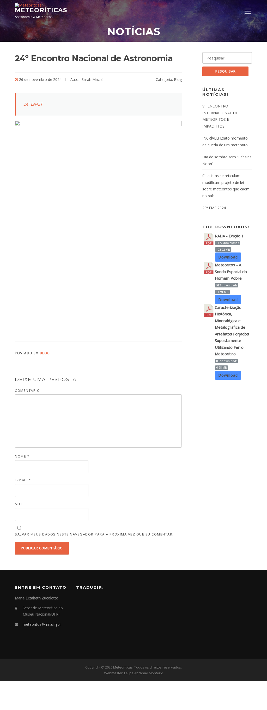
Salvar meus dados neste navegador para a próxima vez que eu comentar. (94, 534)
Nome (22, 456)
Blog (178, 79)
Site (19, 503)
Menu (247, 11)
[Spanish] (93, 599)
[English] (86, 599)
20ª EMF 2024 (214, 207)
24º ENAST (32, 104)
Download (228, 257)
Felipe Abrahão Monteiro (143, 673)
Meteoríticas (41, 10)
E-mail (23, 480)
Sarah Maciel (92, 79)
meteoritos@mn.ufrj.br (42, 624)
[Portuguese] (79, 599)
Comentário (27, 390)
